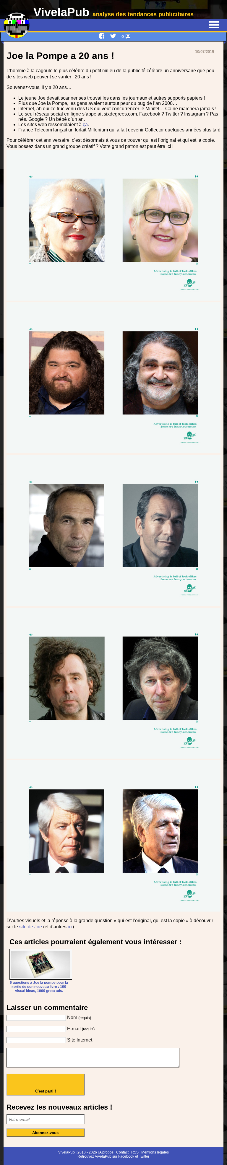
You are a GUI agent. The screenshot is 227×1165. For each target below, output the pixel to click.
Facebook (126, 1156)
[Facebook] (102, 36)
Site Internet (79, 1039)
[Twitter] (113, 36)
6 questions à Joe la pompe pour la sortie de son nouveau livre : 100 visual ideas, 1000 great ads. (39, 987)
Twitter (144, 1156)
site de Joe (30, 926)
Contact (122, 1152)
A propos (106, 1152)
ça (85, 124)
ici (70, 926)
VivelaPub (113, 12)
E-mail (81, 1028)
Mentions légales (155, 1152)
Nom (79, 1017)
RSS (135, 1152)
